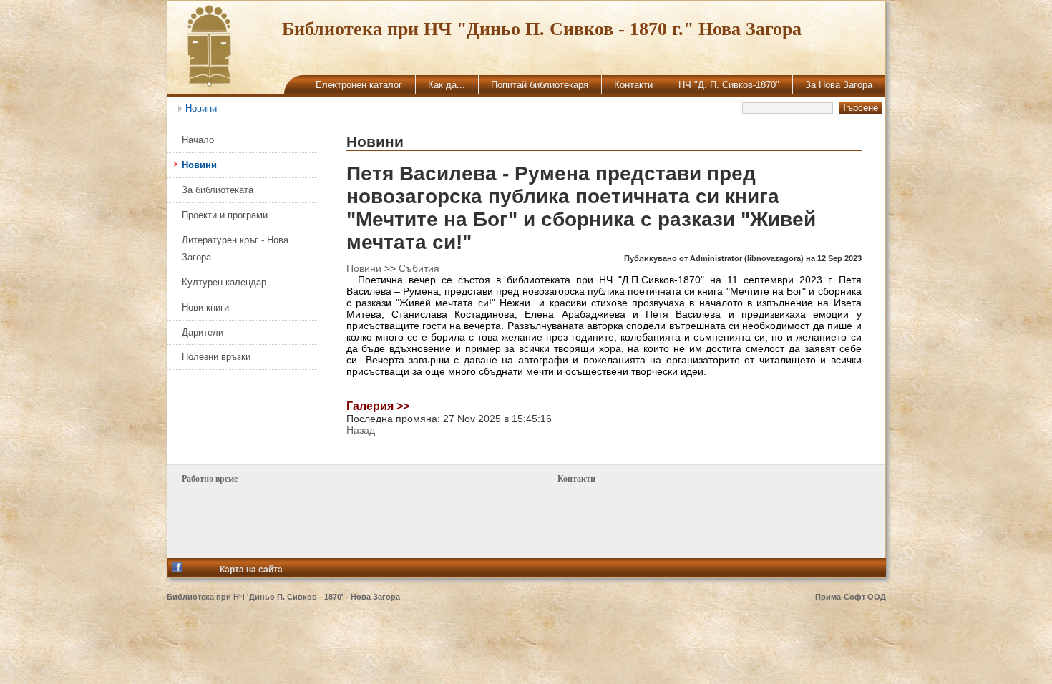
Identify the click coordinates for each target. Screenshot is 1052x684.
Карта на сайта (251, 570)
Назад (360, 430)
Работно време (210, 479)
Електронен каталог (359, 84)
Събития (419, 268)
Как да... (446, 84)
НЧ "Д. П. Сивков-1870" (728, 84)
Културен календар (224, 282)
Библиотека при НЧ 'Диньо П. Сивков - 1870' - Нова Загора (283, 596)
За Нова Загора (838, 84)
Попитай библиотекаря (539, 84)
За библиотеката (217, 190)
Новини (201, 108)
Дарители (202, 332)
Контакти (633, 84)
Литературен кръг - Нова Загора (235, 249)
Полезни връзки (216, 356)
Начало (198, 140)
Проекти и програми (225, 215)
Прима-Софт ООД (850, 596)
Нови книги (205, 307)
